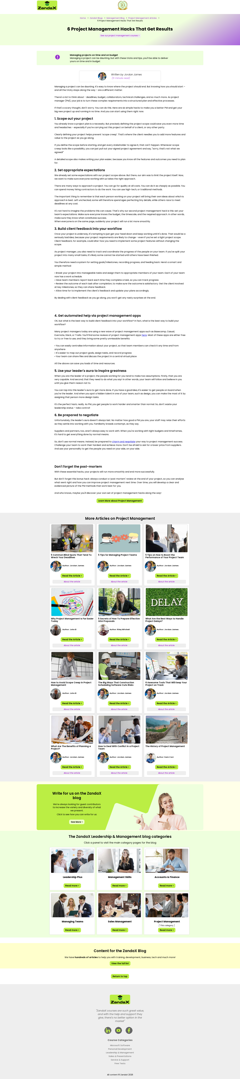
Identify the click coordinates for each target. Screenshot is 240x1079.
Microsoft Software (120, 1045)
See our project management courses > (120, 35)
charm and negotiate (123, 441)
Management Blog (115, 18)
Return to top (120, 976)
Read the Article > (72, 575)
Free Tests (120, 1063)
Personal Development (120, 1048)
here (144, 335)
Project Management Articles (142, 18)
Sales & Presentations (120, 1056)
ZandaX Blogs (96, 18)
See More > (77, 821)
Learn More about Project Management (120, 500)
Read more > (72, 885)
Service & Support (120, 1059)
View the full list (120, 963)
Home (83, 18)
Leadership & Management (120, 1052)
